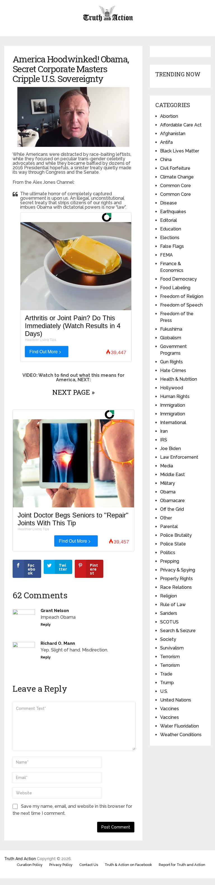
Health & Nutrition (178, 379)
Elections (169, 237)
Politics (167, 552)
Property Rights (176, 578)
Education (170, 229)
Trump (167, 682)
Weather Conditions (181, 734)
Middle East (172, 474)
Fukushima (171, 329)
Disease (168, 203)
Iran (164, 431)
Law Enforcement (179, 457)
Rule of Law (173, 604)
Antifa (166, 142)
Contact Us (88, 865)
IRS (163, 439)
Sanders (168, 613)
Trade (166, 674)
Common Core (175, 185)
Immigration (172, 405)
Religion (168, 596)
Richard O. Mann (58, 643)
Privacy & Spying (177, 570)
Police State (173, 544)
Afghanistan (172, 133)
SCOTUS (169, 622)
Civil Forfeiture (175, 168)
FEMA (166, 255)
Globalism (170, 337)
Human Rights (175, 396)
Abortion (169, 116)
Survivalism (172, 648)
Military (167, 483)
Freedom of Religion (181, 296)
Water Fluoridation (179, 726)
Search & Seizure (178, 630)
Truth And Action (20, 858)
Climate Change (177, 177)
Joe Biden (170, 448)
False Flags (172, 246)
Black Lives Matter (179, 151)
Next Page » (73, 392)
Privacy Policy (61, 865)
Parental (169, 526)
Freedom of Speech (181, 305)
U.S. (164, 691)
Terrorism (170, 656)
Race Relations (176, 587)
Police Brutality (176, 535)
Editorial (168, 220)
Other (166, 518)
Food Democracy (178, 279)
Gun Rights (171, 361)
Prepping (169, 561)
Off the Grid (172, 509)
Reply (46, 625)
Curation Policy (30, 865)
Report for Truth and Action (182, 865)
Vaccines (169, 708)
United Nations (175, 700)
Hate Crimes (173, 370)
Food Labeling (175, 287)
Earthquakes (173, 211)
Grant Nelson (55, 610)
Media (166, 466)
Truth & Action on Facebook (128, 865)
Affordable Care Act (181, 125)
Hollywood (171, 387)
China (166, 159)
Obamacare (172, 500)
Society (168, 639)
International (173, 422)
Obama (168, 492)
